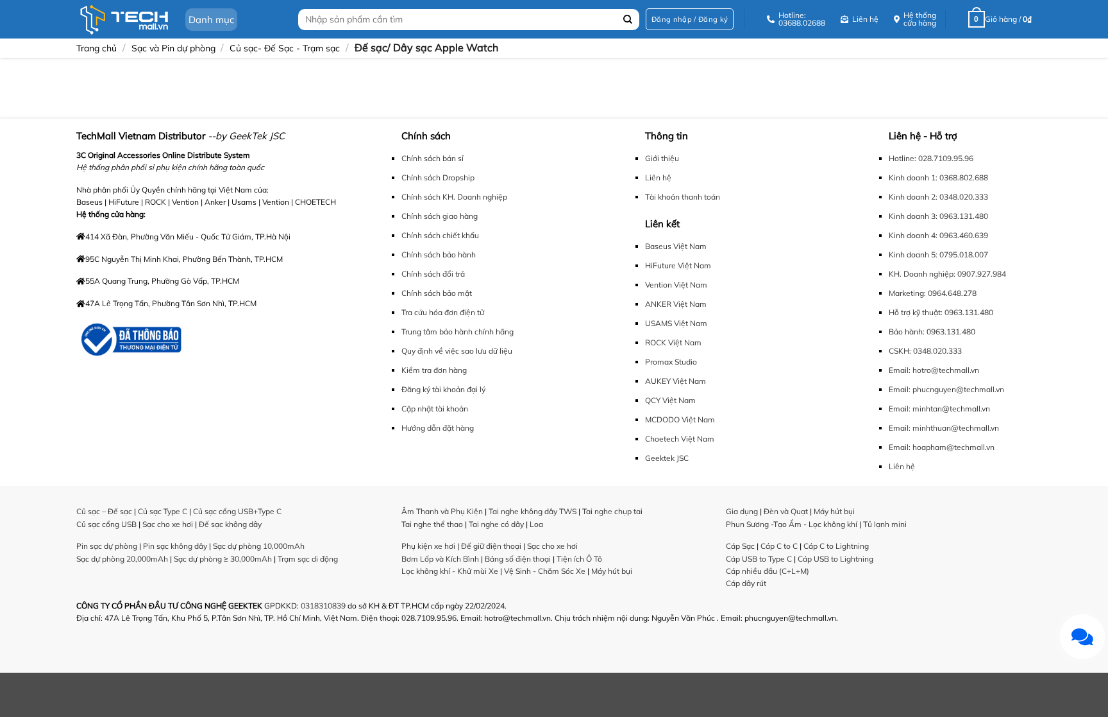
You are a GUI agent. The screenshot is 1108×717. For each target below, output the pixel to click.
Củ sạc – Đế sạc (104, 511)
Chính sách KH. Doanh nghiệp (454, 197)
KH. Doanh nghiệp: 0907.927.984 (947, 274)
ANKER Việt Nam (676, 304)
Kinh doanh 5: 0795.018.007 (938, 254)
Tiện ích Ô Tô (579, 559)
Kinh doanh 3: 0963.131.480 (938, 216)
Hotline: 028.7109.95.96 (931, 158)
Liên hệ (658, 177)
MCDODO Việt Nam (680, 419)
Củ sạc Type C (162, 511)
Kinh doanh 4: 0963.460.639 (938, 235)
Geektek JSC (667, 458)
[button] (690, 19)
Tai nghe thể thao (432, 524)
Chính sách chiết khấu (440, 235)
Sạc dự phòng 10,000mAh (259, 546)
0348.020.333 (937, 351)
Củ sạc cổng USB (106, 524)
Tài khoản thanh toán (682, 197)
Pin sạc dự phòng (106, 546)
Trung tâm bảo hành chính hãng (457, 331)
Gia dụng (742, 511)
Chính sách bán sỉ (432, 158)
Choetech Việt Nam (679, 439)
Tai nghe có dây (496, 524)
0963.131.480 (968, 312)
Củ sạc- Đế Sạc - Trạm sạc (285, 48)
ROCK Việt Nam (673, 342)
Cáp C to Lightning (836, 546)
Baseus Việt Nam (676, 246)
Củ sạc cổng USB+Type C (237, 511)
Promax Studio (671, 362)
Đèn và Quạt (786, 511)
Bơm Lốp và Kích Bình (440, 559)
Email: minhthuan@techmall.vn (944, 428)
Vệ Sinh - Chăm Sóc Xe (544, 571)
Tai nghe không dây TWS (532, 511)
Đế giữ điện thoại (491, 546)
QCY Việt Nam (670, 400)
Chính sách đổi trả (433, 274)
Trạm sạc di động (308, 559)
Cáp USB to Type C (759, 559)
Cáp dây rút (746, 583)
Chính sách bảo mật (436, 293)
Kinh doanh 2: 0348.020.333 (938, 197)
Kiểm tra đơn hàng (434, 370)
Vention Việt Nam (676, 284)
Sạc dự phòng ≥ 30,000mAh (223, 559)
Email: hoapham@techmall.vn (942, 447)
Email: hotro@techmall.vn (934, 370)
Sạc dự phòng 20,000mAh (122, 559)
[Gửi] (628, 19)
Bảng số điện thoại (518, 559)
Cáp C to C (779, 546)
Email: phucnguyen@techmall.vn (946, 389)
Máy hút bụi (611, 571)
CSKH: (900, 351)
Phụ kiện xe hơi (428, 546)
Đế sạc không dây (230, 524)
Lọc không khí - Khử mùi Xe (449, 571)
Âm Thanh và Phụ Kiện (442, 511)
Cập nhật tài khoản (434, 408)
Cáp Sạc (740, 546)
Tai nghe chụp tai (612, 511)
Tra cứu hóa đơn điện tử (442, 312)
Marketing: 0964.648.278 (933, 293)
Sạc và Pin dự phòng (173, 48)
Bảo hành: (907, 331)
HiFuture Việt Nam (678, 265)
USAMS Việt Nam (676, 323)
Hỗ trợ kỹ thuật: (916, 312)
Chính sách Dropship (437, 177)
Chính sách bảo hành (438, 254)
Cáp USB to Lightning (835, 559)
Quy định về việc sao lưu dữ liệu (456, 351)
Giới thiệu (662, 158)
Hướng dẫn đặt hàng (437, 428)
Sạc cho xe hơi (167, 524)
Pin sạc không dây (175, 546)
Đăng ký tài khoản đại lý (443, 389)
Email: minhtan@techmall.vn (939, 408)
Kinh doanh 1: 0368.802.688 (938, 177)
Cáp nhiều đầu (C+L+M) (767, 571)
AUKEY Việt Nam (675, 381)
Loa (536, 524)
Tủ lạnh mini (885, 524)
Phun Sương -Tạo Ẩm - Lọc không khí (791, 524)
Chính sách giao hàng (439, 216)
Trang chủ (96, 48)
